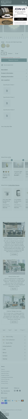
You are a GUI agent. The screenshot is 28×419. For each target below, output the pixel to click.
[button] (26, 8)
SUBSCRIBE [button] (20, 19)
